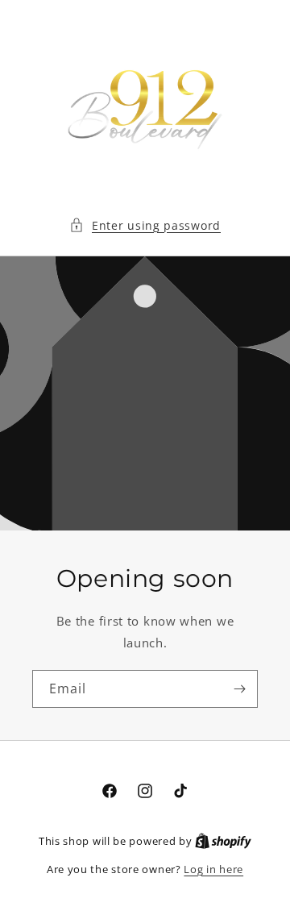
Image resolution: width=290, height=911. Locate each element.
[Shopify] (223, 841)
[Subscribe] (239, 689)
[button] (145, 225)
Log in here (213, 869)
